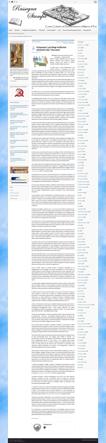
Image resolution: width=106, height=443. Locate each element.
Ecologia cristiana (82, 140)
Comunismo (80, 88)
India (79, 195)
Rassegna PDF (87, 30)
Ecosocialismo (37, 41)
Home (10, 30)
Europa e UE (80, 154)
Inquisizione (80, 198)
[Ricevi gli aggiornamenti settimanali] (16, 2)
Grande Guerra (81, 176)
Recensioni (80, 293)
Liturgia (79, 233)
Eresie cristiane (81, 146)
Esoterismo (80, 148)
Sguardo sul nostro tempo (83, 326)
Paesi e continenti (82, 266)
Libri (79, 230)
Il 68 (79, 189)
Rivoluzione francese (82, 307)
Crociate (80, 107)
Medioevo (80, 241)
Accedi (11, 190)
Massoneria (80, 239)
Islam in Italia (81, 217)
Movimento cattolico (82, 247)
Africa (79, 50)
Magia (79, 236)
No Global (80, 255)
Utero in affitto (81, 362)
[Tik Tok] (12, 2)
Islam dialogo (81, 209)
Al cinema (80, 55)
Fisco (79, 170)
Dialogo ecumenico (82, 124)
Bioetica (39, 52)
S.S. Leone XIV (81, 312)
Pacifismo (80, 263)
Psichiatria (80, 285)
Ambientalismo (81, 58)
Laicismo (80, 228)
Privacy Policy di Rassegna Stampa (72, 30)
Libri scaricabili (51, 30)
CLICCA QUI (13, 81)
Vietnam (80, 364)
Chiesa (79, 80)
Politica (79, 271)
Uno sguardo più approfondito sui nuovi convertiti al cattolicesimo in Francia (19, 107)
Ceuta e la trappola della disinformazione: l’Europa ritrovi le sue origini (19, 114)
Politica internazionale (83, 274)
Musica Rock (80, 250)
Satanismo (80, 318)
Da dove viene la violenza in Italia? (19, 146)
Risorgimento (81, 302)
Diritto (79, 127)
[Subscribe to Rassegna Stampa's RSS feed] (9, 2)
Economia (80, 143)
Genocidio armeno (82, 173)
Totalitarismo (81, 353)
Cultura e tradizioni (82, 113)
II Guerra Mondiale (82, 187)
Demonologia (81, 121)
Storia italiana (81, 343)
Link (59, 30)
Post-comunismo (81, 280)
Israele (79, 219)
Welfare (79, 367)
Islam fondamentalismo (83, 211)
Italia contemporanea (82, 222)
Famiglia (79, 162)
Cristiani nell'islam (82, 102)
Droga (79, 135)
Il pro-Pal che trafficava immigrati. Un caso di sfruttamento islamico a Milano (19, 152)
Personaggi (80, 269)
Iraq (79, 203)
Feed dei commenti (14, 195)
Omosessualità (81, 260)
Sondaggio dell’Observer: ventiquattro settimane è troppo (64, 42)
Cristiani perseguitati (82, 105)
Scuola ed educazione (82, 323)
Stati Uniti (80, 337)
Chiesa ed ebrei (81, 83)
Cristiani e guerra (81, 99)
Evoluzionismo (81, 159)
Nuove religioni (81, 258)
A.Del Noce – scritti (82, 45)
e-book (79, 137)
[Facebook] (14, 2)
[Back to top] (103, 440)
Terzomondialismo (82, 351)
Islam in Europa (81, 214)
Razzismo (80, 291)
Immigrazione (81, 192)
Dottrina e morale (82, 129)
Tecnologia (80, 348)
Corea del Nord (81, 94)
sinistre (79, 329)
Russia (79, 310)
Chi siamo (17, 30)
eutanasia (35, 418)
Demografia (80, 118)
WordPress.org (13, 198)
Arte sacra (80, 61)
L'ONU (79, 225)
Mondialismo (80, 244)
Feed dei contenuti (14, 193)
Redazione (35, 52)
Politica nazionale (81, 277)
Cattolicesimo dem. (82, 77)
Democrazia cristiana (82, 116)
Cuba (79, 110)
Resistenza (80, 296)
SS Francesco (81, 334)
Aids (79, 53)
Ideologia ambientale (82, 181)
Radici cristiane (81, 288)
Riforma (79, 299)
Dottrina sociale (81, 132)
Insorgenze (80, 200)
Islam (79, 206)
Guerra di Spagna (81, 178)
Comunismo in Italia (82, 91)
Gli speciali (42, 30)
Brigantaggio (81, 69)
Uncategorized (81, 356)
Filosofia (79, 168)
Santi (79, 315)
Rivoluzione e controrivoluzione (85, 304)
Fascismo (80, 165)
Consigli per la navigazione (29, 30)
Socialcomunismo (81, 332)
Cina (79, 86)
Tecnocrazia (80, 345)
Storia (79, 340)
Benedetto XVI (81, 64)
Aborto (79, 47)
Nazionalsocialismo (82, 252)
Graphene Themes (21, 441)
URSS (79, 359)
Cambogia (80, 75)
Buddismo (80, 72)
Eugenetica (80, 151)
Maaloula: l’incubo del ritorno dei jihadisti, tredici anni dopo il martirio (19, 134)
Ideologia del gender (82, 184)
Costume (80, 96)
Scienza (79, 321)
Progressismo (81, 282)
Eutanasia (80, 157)
